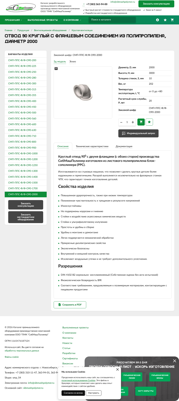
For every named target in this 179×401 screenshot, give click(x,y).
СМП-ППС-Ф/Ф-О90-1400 (23, 177)
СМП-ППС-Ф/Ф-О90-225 (22, 66)
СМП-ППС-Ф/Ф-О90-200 (22, 60)
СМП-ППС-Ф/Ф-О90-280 (22, 78)
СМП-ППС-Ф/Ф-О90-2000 (23, 194)
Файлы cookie (12, 357)
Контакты (67, 338)
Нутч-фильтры (145, 391)
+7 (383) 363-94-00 (96, 4)
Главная (8, 30)
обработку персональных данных (22, 351)
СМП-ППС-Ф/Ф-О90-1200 (23, 159)
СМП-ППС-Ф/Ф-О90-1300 (23, 171)
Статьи (66, 348)
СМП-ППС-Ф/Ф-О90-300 (22, 83)
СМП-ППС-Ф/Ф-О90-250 (22, 72)
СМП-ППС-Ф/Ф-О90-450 (22, 107)
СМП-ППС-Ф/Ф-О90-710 (22, 136)
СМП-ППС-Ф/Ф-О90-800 (22, 142)
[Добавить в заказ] (141, 122)
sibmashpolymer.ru (33, 388)
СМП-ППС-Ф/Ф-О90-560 (22, 118)
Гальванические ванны (159, 376)
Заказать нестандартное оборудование (25, 217)
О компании (69, 333)
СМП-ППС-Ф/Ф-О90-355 (22, 95)
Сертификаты (70, 358)
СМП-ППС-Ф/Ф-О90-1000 (23, 153)
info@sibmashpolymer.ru (122, 2)
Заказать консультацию (156, 4)
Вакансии (67, 363)
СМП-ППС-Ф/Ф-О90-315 (22, 89)
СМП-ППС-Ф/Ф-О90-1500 (23, 183)
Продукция (23, 30)
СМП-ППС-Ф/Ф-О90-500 (22, 113)
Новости (67, 343)
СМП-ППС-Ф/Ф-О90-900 (22, 148)
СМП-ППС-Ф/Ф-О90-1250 (23, 165)
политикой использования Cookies (78, 380)
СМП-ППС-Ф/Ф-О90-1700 (23, 188)
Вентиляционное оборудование (50, 30)
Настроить (93, 393)
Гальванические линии (131, 376)
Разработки (68, 353)
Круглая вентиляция (82, 30)
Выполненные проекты (75, 327)
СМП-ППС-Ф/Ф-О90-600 (22, 124)
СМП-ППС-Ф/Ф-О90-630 (22, 130)
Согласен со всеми (73, 393)
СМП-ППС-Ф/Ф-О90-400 (22, 101)
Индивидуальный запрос (141, 133)
